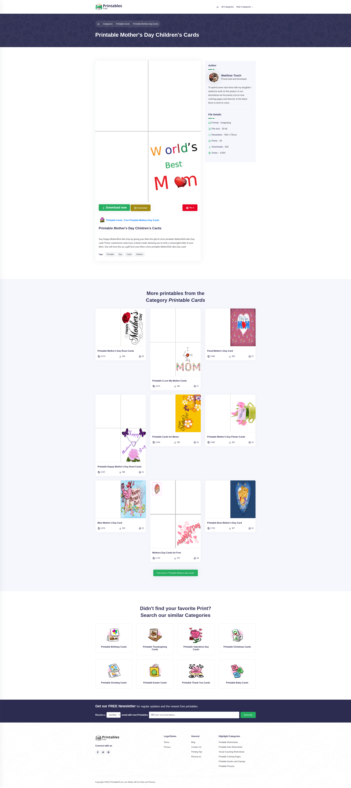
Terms (166, 742)
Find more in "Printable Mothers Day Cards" (176, 573)
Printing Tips (196, 752)
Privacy (167, 747)
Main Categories (244, 7)
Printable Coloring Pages (230, 756)
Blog (193, 742)
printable (110, 254)
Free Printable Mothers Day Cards (141, 220)
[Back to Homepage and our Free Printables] (98, 24)
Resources (196, 756)
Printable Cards (114, 220)
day (120, 254)
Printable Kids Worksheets (230, 747)
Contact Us (196, 747)
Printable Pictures (226, 766)
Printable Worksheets (228, 742)
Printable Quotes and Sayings (232, 761)
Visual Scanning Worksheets (231, 752)
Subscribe (248, 715)
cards (129, 254)
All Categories (227, 7)
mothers (139, 254)
